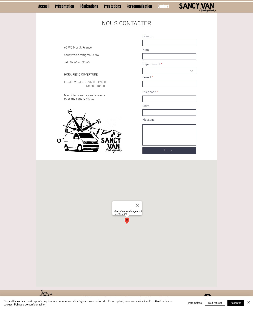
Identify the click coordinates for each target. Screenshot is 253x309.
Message (149, 120)
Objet (145, 106)
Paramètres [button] (195, 303)
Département (151, 64)
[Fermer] (248, 302)
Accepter (236, 303)
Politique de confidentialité (29, 304)
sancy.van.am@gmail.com (81, 55)
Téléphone (149, 92)
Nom (145, 50)
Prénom (147, 36)
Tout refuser (215, 303)
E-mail (146, 77)
